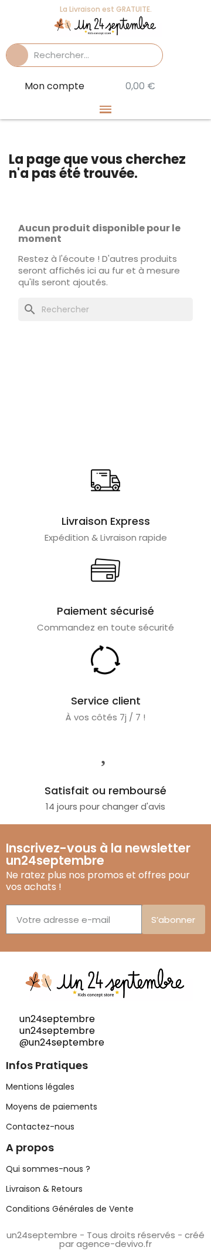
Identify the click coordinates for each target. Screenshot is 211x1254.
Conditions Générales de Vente (70, 1209)
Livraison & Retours (44, 1189)
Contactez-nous (40, 1126)
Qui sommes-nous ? (48, 1169)
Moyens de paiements (51, 1107)
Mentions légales (40, 1087)
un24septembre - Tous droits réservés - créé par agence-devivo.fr (105, 1239)
